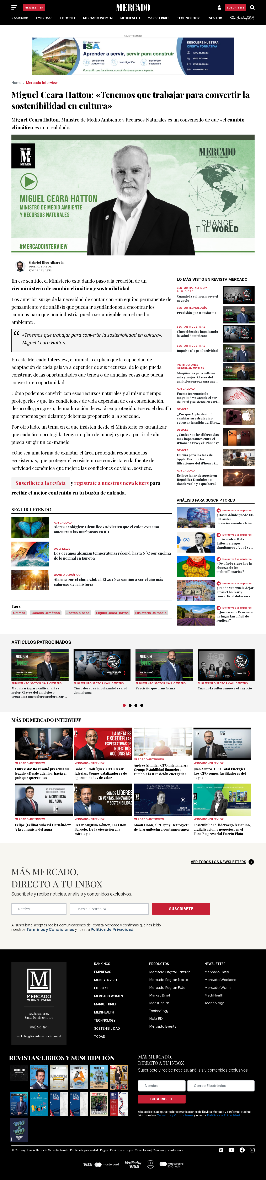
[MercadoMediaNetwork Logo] (39, 984)
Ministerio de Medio (150, 613)
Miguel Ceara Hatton (112, 613)
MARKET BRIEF (105, 1004)
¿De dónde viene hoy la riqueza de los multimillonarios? (234, 567)
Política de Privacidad (112, 929)
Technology (188, 18)
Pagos (104, 1150)
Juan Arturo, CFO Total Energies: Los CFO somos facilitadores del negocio (219, 773)
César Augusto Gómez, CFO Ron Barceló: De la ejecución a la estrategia (100, 829)
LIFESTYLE (102, 988)
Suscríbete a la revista (41, 483)
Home (16, 82)
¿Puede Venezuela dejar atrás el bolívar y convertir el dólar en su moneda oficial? (235, 594)
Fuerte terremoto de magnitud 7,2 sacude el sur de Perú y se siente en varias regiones (198, 399)
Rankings (19, 18)
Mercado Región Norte (168, 980)
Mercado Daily (216, 972)
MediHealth (130, 18)
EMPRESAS (102, 972)
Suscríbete (235, 7)
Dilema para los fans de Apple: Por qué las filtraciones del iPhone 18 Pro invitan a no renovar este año (199, 463)
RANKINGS (102, 964)
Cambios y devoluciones (168, 1150)
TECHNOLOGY (105, 1020)
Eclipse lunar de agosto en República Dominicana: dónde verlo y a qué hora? (197, 479)
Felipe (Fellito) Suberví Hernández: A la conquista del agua (43, 827)
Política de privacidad (84, 1150)
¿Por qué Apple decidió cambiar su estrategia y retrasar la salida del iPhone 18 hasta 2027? (199, 420)
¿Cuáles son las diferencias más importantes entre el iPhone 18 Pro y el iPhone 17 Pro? (198, 441)
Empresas (44, 18)
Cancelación (143, 1150)
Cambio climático (46, 613)
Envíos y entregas (121, 1150)
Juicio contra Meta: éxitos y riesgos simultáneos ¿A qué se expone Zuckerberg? (233, 545)
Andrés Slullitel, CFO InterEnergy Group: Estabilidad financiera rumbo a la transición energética (161, 769)
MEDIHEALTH (104, 1012)
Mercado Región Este (167, 988)
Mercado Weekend (220, 980)
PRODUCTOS (159, 964)
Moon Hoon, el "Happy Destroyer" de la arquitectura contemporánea (161, 827)
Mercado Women (98, 18)
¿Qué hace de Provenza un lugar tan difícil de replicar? (235, 616)
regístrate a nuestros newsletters (111, 483)
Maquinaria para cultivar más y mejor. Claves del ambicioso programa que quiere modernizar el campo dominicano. (199, 381)
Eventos (214, 18)
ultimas (19, 613)
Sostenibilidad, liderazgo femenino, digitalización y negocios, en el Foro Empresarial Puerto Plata (222, 829)
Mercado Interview (42, 82)
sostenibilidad (78, 613)
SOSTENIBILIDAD (107, 1029)
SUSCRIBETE (181, 909)
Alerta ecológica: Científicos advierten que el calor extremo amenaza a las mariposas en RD (106, 529)
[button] (124, 705)
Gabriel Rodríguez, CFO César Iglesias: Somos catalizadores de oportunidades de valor (100, 773)
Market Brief (158, 18)
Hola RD (156, 1018)
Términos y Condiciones (50, 929)
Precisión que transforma (196, 313)
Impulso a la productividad (197, 351)
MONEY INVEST (106, 980)
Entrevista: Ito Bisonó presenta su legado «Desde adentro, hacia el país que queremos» (42, 773)
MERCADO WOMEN (108, 996)
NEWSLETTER (214, 964)
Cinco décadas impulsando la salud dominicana (197, 333)
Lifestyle (68, 18)
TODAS (99, 1037)
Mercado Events (162, 1026)
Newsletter (34, 7)
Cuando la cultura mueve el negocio (225, 688)
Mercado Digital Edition (169, 972)
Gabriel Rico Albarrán (46, 262)
